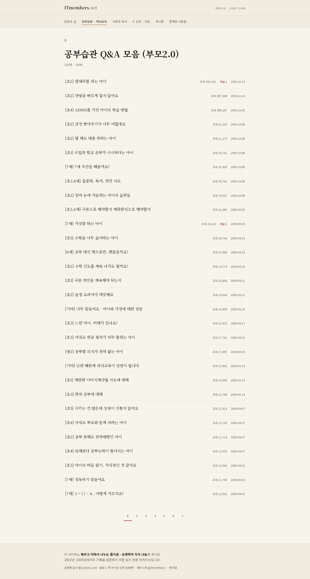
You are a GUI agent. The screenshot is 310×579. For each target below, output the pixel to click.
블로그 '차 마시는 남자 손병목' (116, 568)
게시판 (159, 21)
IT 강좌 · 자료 (141, 21)
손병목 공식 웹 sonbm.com (80, 568)
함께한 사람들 (178, 21)
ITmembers (80, 7)
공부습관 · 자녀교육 (94, 21)
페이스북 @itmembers (151, 568)
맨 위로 (173, 568)
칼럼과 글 (70, 21)
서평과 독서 (119, 21)
